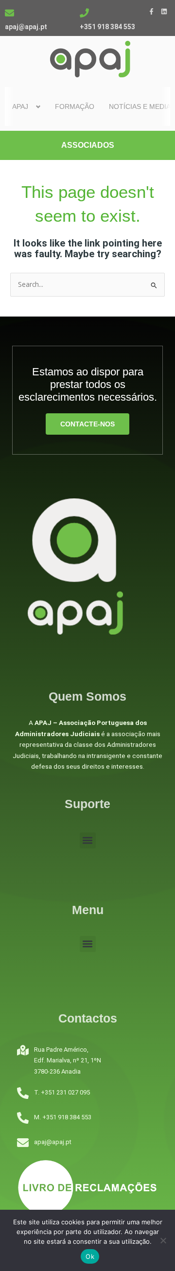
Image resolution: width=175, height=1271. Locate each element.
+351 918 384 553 (107, 27)
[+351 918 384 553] (84, 13)
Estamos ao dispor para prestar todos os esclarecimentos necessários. (87, 385)
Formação (74, 106)
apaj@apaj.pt (26, 27)
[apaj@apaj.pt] (9, 13)
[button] (88, 840)
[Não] (163, 1240)
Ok (90, 1256)
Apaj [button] (20, 106)
